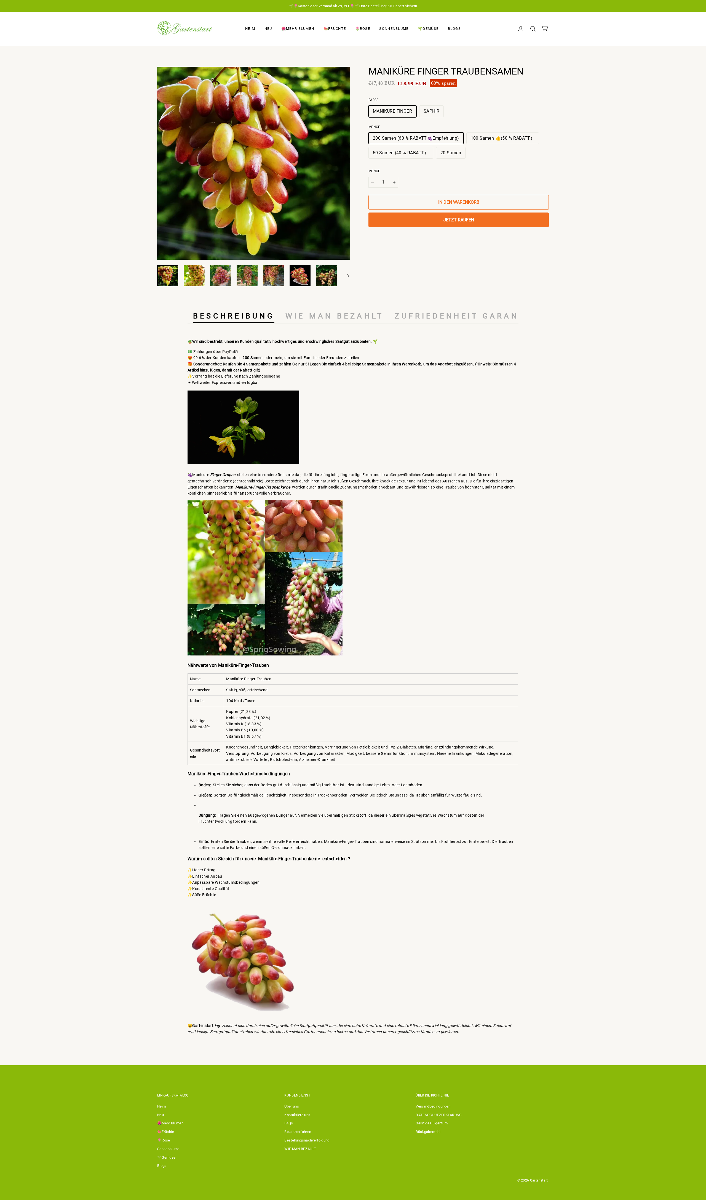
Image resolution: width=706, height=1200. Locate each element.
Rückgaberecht (428, 1132)
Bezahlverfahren (297, 1132)
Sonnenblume (393, 28)
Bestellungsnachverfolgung (306, 1140)
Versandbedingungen (433, 1106)
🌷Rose (362, 28)
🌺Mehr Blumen (297, 28)
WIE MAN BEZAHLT (300, 1149)
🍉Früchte (334, 28)
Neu (268, 28)
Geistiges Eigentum (432, 1123)
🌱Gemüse (428, 28)
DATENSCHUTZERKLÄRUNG (439, 1115)
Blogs (454, 28)
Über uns (291, 1106)
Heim (250, 28)
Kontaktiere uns (297, 1115)
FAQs (288, 1123)
